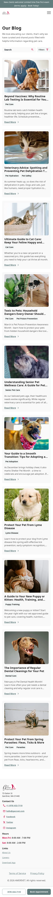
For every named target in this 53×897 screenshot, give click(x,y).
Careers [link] (5, 857)
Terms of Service (17, 873)
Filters (41, 49)
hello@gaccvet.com (15, 811)
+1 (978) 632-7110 (14, 805)
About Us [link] (6, 852)
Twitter (9, 822)
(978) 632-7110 (14, 891)
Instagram (11, 828)
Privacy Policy (37, 873)
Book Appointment (39, 891)
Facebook (10, 816)
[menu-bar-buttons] (49, 13)
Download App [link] (8, 862)
